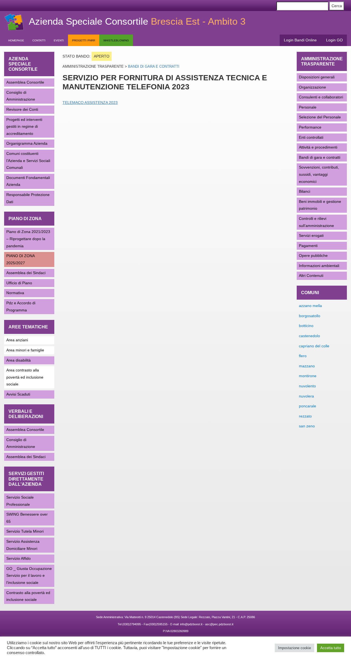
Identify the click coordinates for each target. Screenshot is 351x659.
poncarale (307, 406)
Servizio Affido (18, 558)
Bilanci (304, 191)
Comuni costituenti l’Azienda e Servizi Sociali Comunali (28, 160)
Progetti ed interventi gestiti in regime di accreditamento (24, 126)
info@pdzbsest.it (191, 624)
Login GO (334, 40)
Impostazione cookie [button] (294, 648)
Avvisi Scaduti (18, 394)
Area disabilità (18, 360)
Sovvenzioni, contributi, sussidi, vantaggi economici (319, 174)
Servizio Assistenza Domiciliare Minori (22, 545)
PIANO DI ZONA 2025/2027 (20, 259)
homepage (16, 40)
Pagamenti (308, 245)
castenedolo (309, 336)
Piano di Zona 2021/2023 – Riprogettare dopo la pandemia (28, 238)
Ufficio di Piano (19, 283)
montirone (307, 376)
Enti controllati (311, 137)
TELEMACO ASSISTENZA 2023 (90, 102)
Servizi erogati (311, 235)
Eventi (59, 40)
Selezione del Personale (320, 117)
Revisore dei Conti (22, 109)
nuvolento (307, 386)
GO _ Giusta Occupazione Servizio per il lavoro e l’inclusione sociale (29, 575)
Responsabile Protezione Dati (28, 198)
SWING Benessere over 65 (27, 518)
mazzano (307, 366)
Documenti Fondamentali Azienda (28, 181)
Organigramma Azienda (26, 143)
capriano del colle (314, 346)
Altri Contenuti (311, 275)
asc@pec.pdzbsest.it (219, 624)
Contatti (39, 40)
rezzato (305, 416)
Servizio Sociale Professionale (20, 501)
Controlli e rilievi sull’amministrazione (316, 222)
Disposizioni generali (317, 77)
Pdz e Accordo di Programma (20, 306)
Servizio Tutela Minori (25, 531)
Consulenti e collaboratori (321, 97)
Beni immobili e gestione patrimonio (320, 205)
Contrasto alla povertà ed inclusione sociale (28, 596)
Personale (307, 107)
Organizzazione (312, 87)
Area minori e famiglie (25, 350)
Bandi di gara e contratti (153, 67)
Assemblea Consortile (25, 82)
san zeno (307, 426)
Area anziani (17, 340)
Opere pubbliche (313, 255)
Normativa (15, 293)
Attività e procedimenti (318, 147)
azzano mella (310, 305)
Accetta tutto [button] (330, 648)
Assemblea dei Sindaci (26, 273)
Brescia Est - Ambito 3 (137, 21)
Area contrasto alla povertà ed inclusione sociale (24, 377)
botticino (306, 325)
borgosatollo (309, 316)
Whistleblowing (116, 40)
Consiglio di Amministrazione (20, 96)
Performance (310, 127)
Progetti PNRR (83, 40)
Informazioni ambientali (319, 265)
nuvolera (306, 396)
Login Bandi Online (300, 40)
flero (303, 356)
